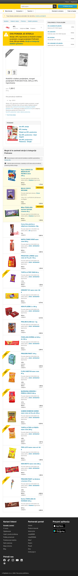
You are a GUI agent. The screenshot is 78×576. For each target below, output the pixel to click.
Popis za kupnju (72, 11)
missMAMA (31, 534)
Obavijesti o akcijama (57, 11)
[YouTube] (17, 560)
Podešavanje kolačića (9, 540)
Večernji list (31, 531)
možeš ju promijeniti (40, 16)
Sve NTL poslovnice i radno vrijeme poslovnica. (18, 112)
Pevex (38, 193)
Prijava (67, 2)
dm (29, 230)
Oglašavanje (7, 531)
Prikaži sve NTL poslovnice (28, 132)
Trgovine (29, 11)
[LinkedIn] (21, 560)
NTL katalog (23, 129)
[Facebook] (4, 560)
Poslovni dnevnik (33, 528)
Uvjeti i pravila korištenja (10, 534)
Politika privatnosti (8, 537)
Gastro (30, 543)
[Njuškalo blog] (4, 563)
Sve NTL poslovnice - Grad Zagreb (28, 136)
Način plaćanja (7, 543)
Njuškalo (6, 21)
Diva (29, 549)
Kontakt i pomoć (8, 525)
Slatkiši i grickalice (32, 21)
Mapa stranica (7, 546)
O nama (5, 528)
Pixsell (30, 546)
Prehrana (23, 21)
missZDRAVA (32, 537)
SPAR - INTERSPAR (34, 246)
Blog (4, 549)
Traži (55, 6)
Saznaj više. (8, 160)
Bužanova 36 (28, 108)
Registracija (74, 2)
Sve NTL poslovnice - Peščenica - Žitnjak (26, 141)
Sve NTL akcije (24, 127)
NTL (12, 108)
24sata (30, 525)
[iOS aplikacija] (59, 526)
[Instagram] (13, 560)
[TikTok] (9, 560)
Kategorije (19, 11)
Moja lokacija (8, 11)
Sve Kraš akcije (11, 115)
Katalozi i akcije (15, 21)
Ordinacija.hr (32, 552)
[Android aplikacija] (59, 531)
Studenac (31, 180)
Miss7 (30, 540)
